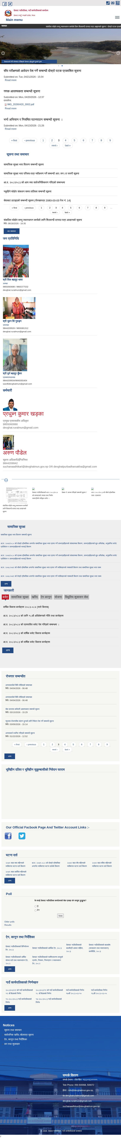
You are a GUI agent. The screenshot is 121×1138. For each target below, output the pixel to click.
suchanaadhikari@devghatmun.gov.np (81, 1106)
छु (37, 906)
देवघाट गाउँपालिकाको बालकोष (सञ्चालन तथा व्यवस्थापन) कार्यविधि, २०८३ (99, 948)
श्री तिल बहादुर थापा (13, 279)
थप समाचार (11, 231)
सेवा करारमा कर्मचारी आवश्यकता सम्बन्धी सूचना (22, 709)
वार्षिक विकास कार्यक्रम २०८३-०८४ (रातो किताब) (26, 607)
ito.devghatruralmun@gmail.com (78, 1095)
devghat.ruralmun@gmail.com (77, 1101)
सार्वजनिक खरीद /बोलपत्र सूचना (19, 1034)
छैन (38, 910)
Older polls (9, 921)
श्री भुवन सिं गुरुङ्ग (12, 321)
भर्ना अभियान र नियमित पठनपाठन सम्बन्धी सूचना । (33, 119)
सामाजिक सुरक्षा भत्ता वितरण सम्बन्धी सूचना (24, 164)
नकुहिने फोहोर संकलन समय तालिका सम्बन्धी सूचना (27, 191)
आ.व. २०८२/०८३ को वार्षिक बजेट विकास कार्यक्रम (26, 633)
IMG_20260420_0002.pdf (20, 104)
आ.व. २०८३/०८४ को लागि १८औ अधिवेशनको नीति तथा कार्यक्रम (33, 615)
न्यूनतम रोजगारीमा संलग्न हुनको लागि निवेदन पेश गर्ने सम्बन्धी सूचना (29, 721)
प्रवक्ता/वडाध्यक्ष (9, 377)
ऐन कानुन (46, 597)
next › (54, 145)
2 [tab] (62, 66)
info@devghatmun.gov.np (80, 1090)
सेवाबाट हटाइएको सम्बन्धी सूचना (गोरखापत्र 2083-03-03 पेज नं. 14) (37, 200)
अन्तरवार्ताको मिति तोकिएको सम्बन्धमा (18, 685)
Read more (11, 80)
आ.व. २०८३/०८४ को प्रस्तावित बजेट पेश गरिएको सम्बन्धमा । (31, 624)
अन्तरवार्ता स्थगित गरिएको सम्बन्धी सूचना (20, 733)
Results (7, 925)
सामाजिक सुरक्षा (20, 597)
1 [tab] (58, 66)
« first (14, 140)
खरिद (35, 597)
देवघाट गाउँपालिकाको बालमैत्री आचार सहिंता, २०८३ (74, 948)
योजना (58, 597)
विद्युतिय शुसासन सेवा (76, 597)
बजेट (5, 597)
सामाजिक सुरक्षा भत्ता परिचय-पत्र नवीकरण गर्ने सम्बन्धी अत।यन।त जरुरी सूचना (41, 173)
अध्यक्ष (5, 283)
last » (68, 145)
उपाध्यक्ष (6, 325)
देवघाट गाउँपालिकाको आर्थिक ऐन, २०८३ (47, 948)
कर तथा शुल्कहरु (12, 1044)
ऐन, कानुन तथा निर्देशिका (15, 1039)
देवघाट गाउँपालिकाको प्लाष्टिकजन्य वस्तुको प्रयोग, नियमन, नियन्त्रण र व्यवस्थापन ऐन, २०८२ (47, 960)
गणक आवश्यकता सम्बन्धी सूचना (22, 91)
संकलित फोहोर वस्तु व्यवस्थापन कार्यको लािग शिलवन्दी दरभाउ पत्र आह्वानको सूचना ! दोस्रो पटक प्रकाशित (74, 26)
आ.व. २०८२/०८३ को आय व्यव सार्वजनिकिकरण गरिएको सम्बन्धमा (34, 182)
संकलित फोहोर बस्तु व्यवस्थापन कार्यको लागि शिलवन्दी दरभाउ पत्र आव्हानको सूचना (43, 219)
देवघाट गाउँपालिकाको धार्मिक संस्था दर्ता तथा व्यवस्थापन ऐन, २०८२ (17, 960)
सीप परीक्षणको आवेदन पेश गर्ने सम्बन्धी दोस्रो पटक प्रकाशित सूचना (42, 71)
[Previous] (2, 53)
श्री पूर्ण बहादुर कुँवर (12, 373)
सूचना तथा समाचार (13, 1030)
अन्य (6, 584)
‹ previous (29, 140)
